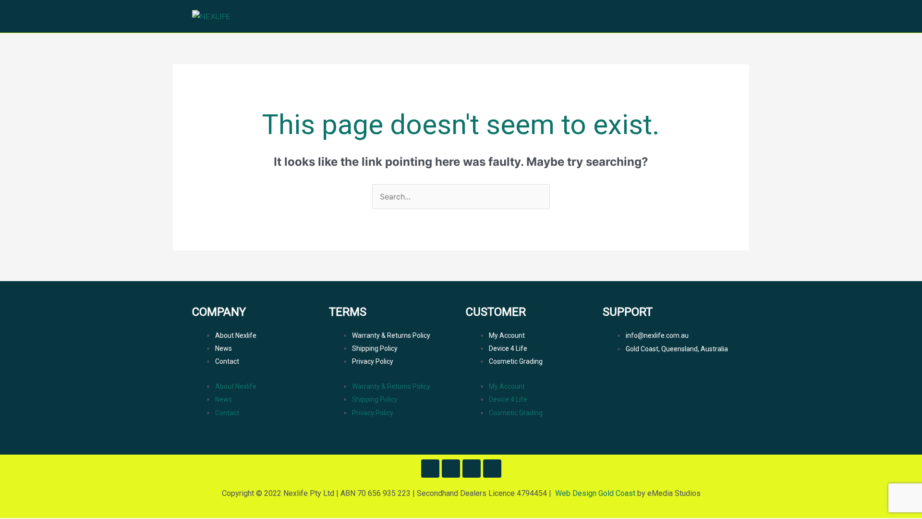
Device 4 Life (508, 348)
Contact (227, 361)
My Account (507, 335)
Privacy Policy (372, 361)
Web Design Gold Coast (595, 493)
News (223, 348)
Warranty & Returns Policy (391, 335)
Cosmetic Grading (516, 361)
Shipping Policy (375, 348)
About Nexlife (235, 335)
